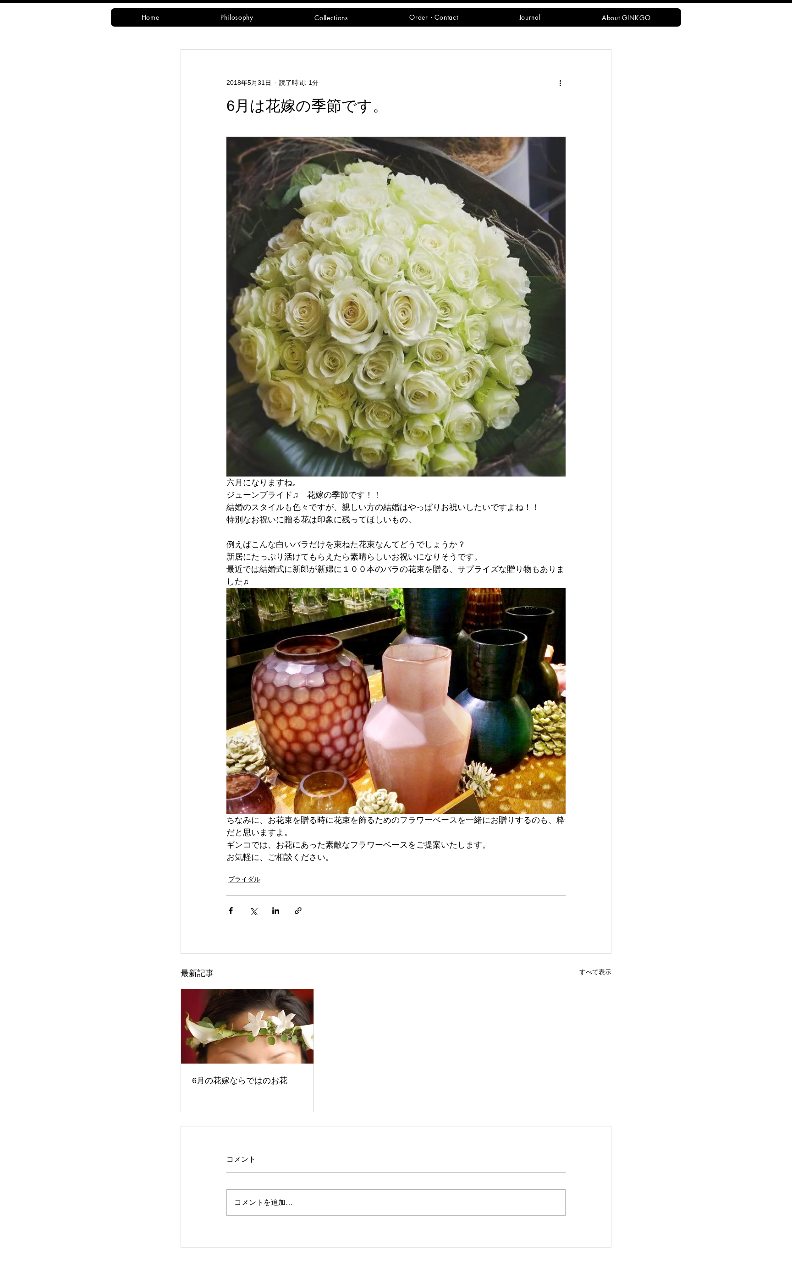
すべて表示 (595, 972)
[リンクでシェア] (298, 910)
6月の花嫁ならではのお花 (239, 1080)
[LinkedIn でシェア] (275, 910)
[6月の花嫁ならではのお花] (247, 1026)
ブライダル (244, 879)
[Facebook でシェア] (230, 910)
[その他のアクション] (560, 82)
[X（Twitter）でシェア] (253, 910)
